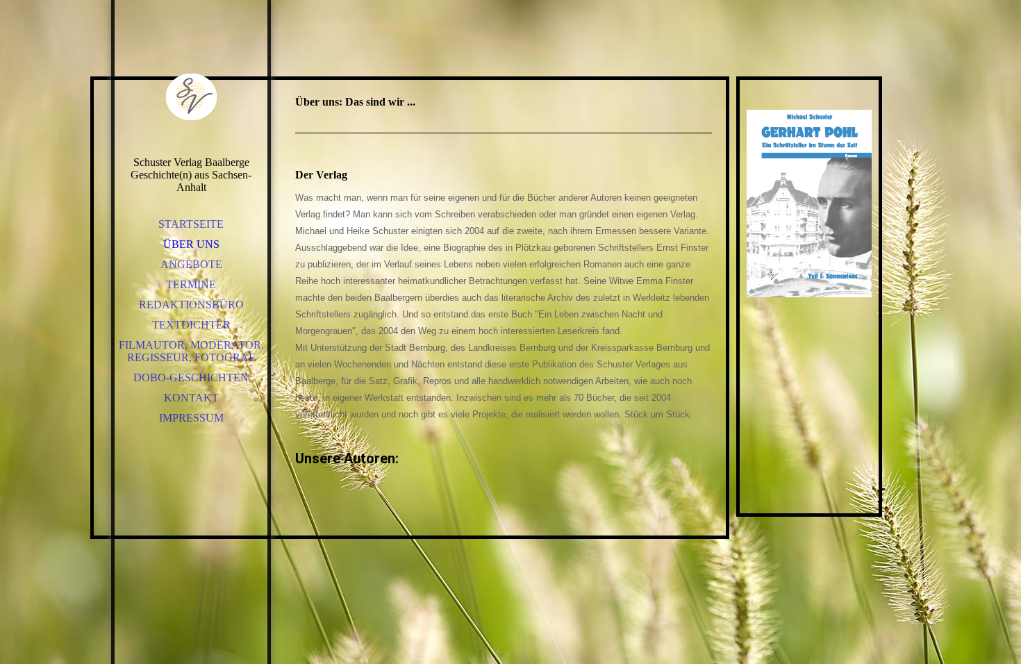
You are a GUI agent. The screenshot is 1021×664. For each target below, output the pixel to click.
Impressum (191, 418)
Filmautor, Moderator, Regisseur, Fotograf (191, 351)
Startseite (191, 224)
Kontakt (191, 398)
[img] (191, 97)
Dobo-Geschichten (191, 377)
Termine (191, 284)
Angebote (191, 264)
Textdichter (191, 325)
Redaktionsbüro (191, 304)
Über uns (191, 244)
